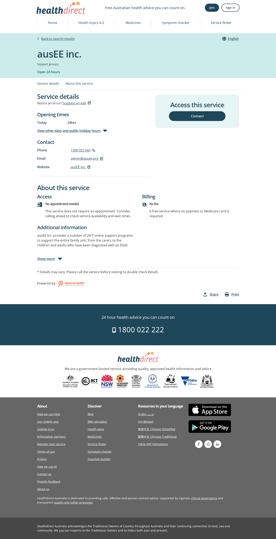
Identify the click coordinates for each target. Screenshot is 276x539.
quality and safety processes (73, 502)
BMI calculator (97, 422)
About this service (79, 83)
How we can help (48, 414)
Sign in (230, 8)
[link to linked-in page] (217, 444)
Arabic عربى (146, 414)
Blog (91, 414)
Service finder (221, 22)
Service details (48, 83)
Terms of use (46, 451)
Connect (197, 116)
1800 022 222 (140, 330)
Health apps (96, 429)
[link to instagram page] (208, 444)
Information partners (51, 436)
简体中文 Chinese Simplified (156, 429)
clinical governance (204, 498)
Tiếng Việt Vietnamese (153, 444)
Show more (46, 259)
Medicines (133, 22)
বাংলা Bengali (146, 422)
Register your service (51, 444)
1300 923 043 (81, 150)
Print (235, 294)
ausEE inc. (78, 167)
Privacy (42, 459)
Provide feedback (48, 481)
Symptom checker (176, 22)
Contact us (44, 474)
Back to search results (58, 38)
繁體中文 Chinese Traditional (157, 436)
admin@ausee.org (84, 158)
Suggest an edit (74, 103)
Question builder (99, 459)
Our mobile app (48, 422)
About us (43, 489)
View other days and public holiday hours (69, 130)
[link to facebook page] (199, 444)
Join (212, 8)
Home (52, 22)
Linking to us (45, 429)
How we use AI (47, 466)
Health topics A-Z (91, 22)
